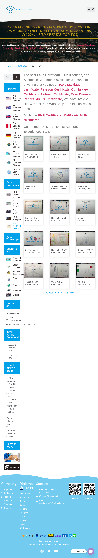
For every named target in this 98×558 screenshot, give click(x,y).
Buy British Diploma (16, 116)
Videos (16, 295)
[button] (89, 9)
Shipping (16, 290)
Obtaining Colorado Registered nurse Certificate (84, 222)
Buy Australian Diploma (16, 107)
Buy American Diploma (16, 98)
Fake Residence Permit (16, 203)
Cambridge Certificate (14, 48)
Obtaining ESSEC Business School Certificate (85, 252)
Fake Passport (16, 218)
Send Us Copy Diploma (16, 172)
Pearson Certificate (86, 45)
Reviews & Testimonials (16, 272)
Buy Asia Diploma (16, 144)
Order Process (16, 266)
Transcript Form (12, 356)
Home (9, 66)
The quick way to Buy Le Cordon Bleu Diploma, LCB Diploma (33, 286)
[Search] (16, 77)
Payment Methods (16, 259)
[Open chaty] (90, 551)
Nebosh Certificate (35, 48)
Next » (73, 292)
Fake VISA (15, 211)
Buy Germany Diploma (16, 135)
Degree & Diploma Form (12, 347)
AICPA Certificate (49, 99)
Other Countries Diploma (16, 162)
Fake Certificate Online (16, 226)
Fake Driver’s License (16, 194)
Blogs (15, 285)
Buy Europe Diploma (16, 153)
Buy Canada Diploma (16, 126)
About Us (15, 279)
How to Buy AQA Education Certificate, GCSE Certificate (58, 222)
